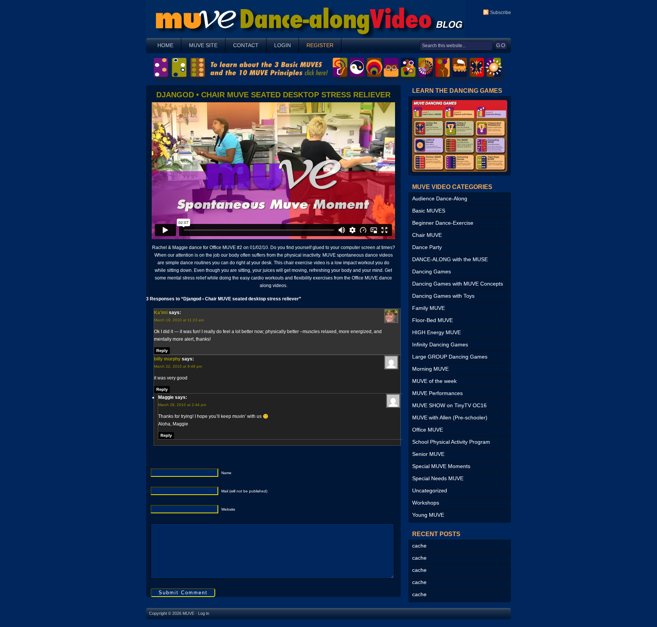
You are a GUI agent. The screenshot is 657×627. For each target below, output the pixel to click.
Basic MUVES (428, 211)
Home (165, 45)
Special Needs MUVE (437, 478)
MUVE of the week (434, 381)
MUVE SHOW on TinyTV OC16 (449, 405)
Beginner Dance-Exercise (442, 223)
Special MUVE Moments (441, 466)
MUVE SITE (203, 45)
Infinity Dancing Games (440, 344)
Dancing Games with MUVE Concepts (457, 284)
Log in (203, 613)
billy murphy (167, 359)
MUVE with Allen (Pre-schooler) (449, 417)
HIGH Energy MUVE (436, 332)
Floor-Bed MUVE (432, 320)
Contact (246, 45)
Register (319, 45)
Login (282, 45)
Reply (162, 350)
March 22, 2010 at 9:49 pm (178, 366)
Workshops (425, 503)
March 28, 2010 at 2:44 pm (182, 405)
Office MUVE (427, 430)
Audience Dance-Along (439, 198)
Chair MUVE (427, 235)
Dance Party (427, 247)
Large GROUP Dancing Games (449, 357)
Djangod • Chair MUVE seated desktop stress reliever (273, 94)
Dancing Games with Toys (443, 296)
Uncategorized (429, 490)
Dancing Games (431, 271)
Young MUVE (428, 515)
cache (419, 546)
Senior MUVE (428, 454)
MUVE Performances (437, 393)
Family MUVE (428, 308)
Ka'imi (161, 312)
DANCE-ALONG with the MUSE (450, 259)
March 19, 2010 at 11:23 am (179, 320)
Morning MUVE (430, 369)
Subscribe (500, 12)
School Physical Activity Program (451, 442)
